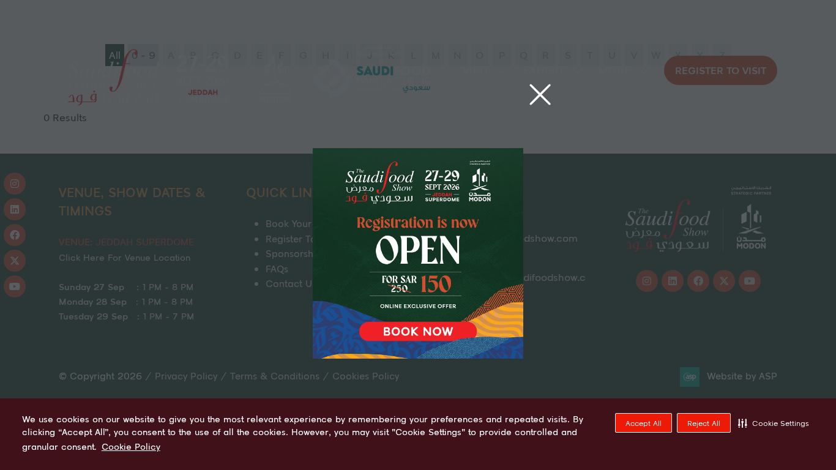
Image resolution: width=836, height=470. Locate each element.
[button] (774, 423)
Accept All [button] (643, 423)
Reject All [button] (703, 423)
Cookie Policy (131, 446)
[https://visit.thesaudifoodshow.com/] (418, 354)
